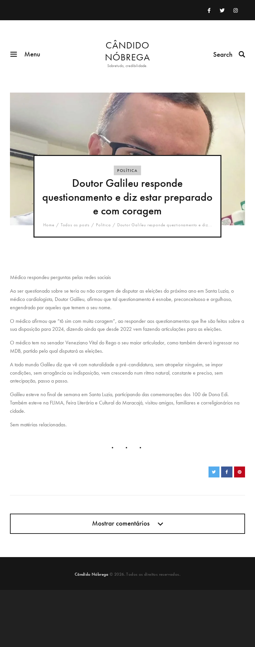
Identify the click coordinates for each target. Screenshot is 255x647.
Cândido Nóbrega (92, 574)
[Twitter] (222, 10)
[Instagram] (235, 10)
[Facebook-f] (209, 10)
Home (48, 225)
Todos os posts (75, 225)
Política (127, 170)
